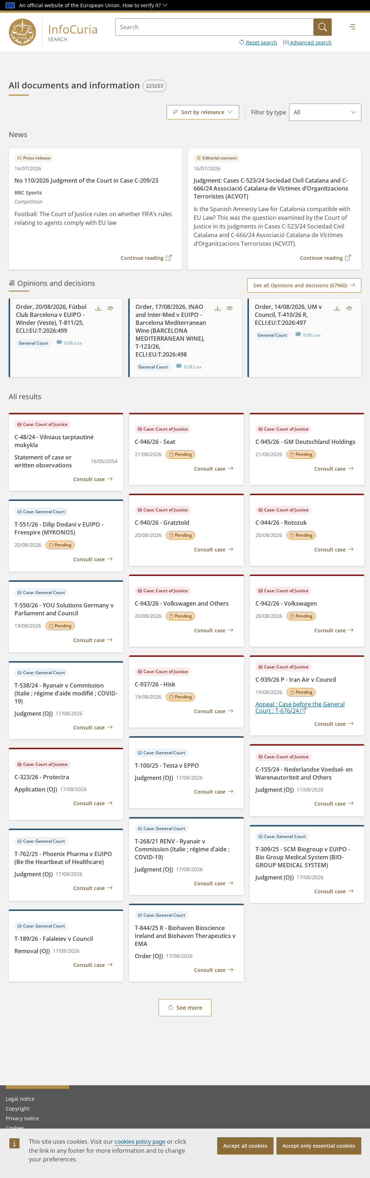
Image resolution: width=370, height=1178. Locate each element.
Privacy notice (22, 1118)
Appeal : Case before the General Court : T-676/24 (300, 707)
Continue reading (142, 257)
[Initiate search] (323, 27)
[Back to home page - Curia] (22, 32)
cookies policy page (140, 1142)
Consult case (89, 479)
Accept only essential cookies (319, 1145)
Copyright (17, 1108)
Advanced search (310, 42)
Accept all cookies (245, 1145)
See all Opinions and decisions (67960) (300, 285)
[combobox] (203, 112)
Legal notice (20, 1098)
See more (189, 1008)
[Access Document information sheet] (110, 308)
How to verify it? (142, 5)
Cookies (15, 1128)
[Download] (98, 308)
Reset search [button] (261, 42)
